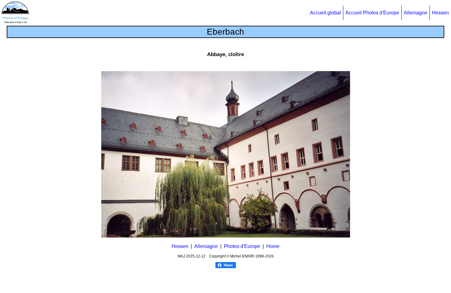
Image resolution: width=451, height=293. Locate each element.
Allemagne (415, 12)
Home (272, 246)
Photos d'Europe (242, 246)
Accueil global (325, 12)
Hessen (440, 12)
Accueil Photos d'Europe (372, 12)
